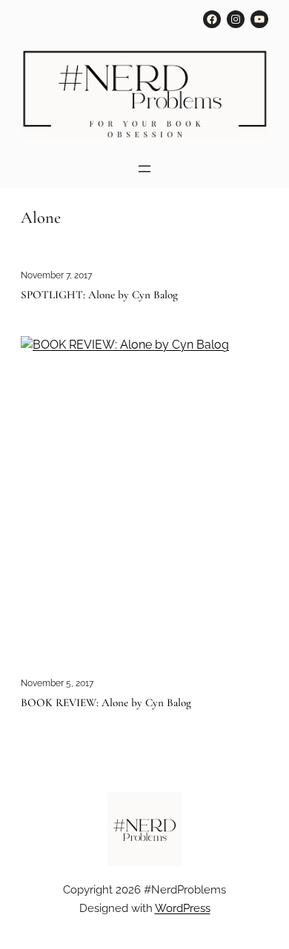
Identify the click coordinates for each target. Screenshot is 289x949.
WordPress (182, 908)
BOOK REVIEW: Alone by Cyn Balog (106, 703)
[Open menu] (144, 169)
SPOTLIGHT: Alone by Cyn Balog (99, 295)
